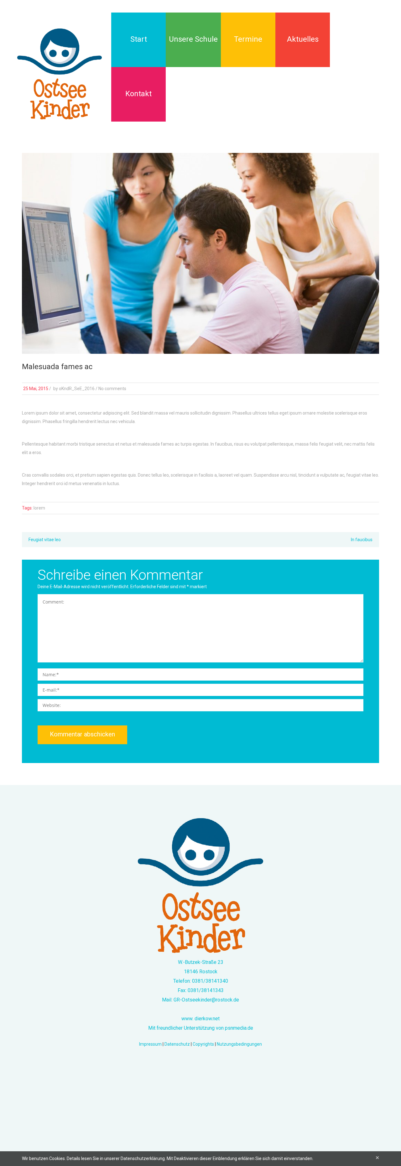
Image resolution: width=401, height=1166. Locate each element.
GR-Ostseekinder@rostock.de (206, 1000)
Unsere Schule (193, 39)
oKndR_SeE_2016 (77, 388)
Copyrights (203, 1044)
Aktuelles (303, 39)
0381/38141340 (210, 981)
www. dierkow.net (200, 1019)
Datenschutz (177, 1044)
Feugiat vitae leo (45, 539)
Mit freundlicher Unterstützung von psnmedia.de (200, 1028)
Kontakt (138, 93)
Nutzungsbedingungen (239, 1044)
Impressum (150, 1044)
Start (138, 39)
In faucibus (361, 539)
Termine (248, 39)
